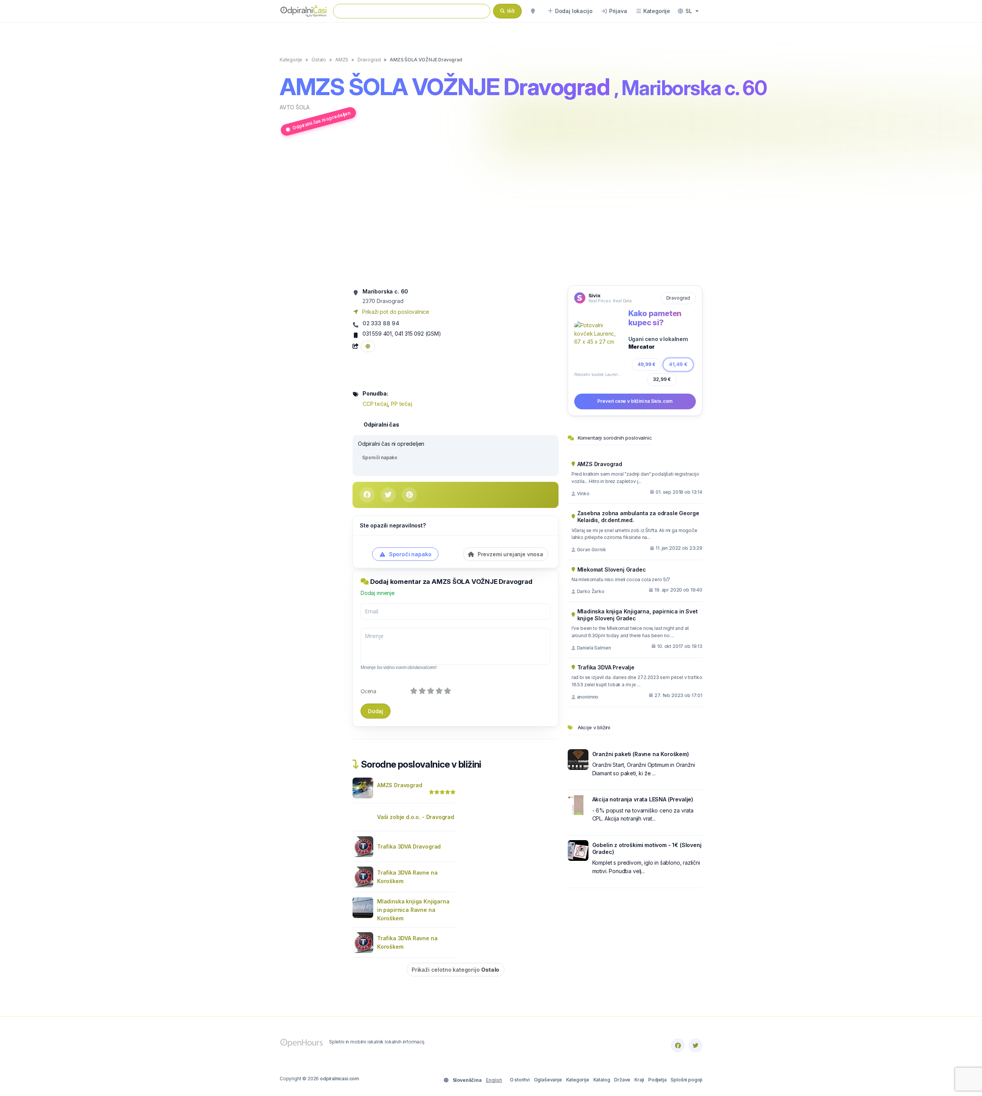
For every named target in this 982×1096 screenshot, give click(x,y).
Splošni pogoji (686, 1080)
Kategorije (577, 1080)
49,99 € (646, 364)
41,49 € (678, 364)
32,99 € (662, 379)
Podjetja (657, 1080)
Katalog (601, 1080)
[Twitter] (695, 1045)
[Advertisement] (491, 212)
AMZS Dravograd (399, 785)
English (494, 1080)
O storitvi (520, 1080)
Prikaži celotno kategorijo (455, 969)
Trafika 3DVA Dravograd (409, 846)
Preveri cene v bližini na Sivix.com (634, 401)
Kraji (639, 1080)
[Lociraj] (533, 11)
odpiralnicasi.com (339, 1078)
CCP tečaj (375, 403)
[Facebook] (678, 1045)
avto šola (294, 107)
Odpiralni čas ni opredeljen (321, 120)
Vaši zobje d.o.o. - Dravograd (415, 817)
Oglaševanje (548, 1080)
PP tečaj (401, 403)
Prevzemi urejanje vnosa (509, 554)
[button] (688, 11)
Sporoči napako (379, 457)
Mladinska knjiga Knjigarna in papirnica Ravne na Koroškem (413, 909)
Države (622, 1080)
